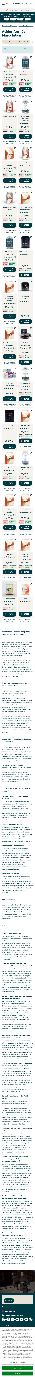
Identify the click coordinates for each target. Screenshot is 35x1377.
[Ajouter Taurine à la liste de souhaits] (31, 495)
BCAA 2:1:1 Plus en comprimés (9, 253)
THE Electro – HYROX (25, 297)
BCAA (9, 467)
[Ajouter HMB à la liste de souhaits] (31, 148)
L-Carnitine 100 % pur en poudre (25, 208)
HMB (25, 163)
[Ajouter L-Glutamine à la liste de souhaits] (31, 57)
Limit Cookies (18, 1368)
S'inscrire (9, 1300)
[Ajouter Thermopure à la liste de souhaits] (31, 368)
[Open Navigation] (3, 4)
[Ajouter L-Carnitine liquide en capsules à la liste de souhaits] (31, 101)
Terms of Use (21, 1359)
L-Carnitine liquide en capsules (25, 118)
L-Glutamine (25, 72)
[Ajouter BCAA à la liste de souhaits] (15, 453)
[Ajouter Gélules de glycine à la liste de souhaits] (15, 101)
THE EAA (9, 425)
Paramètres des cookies (11, 1307)
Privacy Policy (11, 1359)
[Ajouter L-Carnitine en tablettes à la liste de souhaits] (15, 57)
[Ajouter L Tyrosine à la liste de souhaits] (15, 539)
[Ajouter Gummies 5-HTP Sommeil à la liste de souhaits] (31, 453)
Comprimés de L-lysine (9, 208)
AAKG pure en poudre (9, 511)
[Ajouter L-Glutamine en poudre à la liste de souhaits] (15, 148)
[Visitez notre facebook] (8, 1319)
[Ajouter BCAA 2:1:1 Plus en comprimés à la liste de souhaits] (15, 237)
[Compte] (26, 3)
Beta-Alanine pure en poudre (9, 344)
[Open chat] (30, 1319)
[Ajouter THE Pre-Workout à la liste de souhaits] (31, 237)
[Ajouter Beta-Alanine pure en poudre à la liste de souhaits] (15, 328)
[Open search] (7, 4)
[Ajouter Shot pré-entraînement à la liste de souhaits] (15, 368)
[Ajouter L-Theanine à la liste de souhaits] (31, 411)
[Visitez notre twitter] (22, 1319)
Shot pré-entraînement (9, 384)
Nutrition (14, 26)
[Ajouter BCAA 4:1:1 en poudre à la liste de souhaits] (31, 539)
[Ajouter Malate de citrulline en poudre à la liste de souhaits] (15, 281)
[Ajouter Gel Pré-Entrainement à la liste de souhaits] (31, 328)
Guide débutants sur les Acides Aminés (16, 42)
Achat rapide (10, 89)
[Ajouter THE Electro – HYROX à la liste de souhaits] (31, 281)
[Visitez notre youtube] (17, 1319)
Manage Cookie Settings (17, 1362)
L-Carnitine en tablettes (9, 73)
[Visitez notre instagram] (4, 1319)
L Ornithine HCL (9, 598)
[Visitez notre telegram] (26, 1319)
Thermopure (25, 383)
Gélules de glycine (9, 116)
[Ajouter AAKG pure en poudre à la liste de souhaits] (15, 495)
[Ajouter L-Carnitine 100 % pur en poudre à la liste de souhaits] (31, 192)
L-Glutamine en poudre (9, 164)
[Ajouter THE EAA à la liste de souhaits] (15, 411)
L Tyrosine (9, 554)
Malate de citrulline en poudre (9, 298)
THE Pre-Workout (25, 252)
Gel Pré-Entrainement (25, 344)
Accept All (17, 1373)
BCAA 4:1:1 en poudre (25, 555)
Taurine (25, 510)
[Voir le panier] (31, 4)
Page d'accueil (6, 26)
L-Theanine (25, 425)
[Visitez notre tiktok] (13, 1319)
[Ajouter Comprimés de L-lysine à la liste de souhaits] (15, 192)
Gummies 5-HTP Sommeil (25, 469)
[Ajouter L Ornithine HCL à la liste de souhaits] (15, 584)
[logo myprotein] (17, 4)
